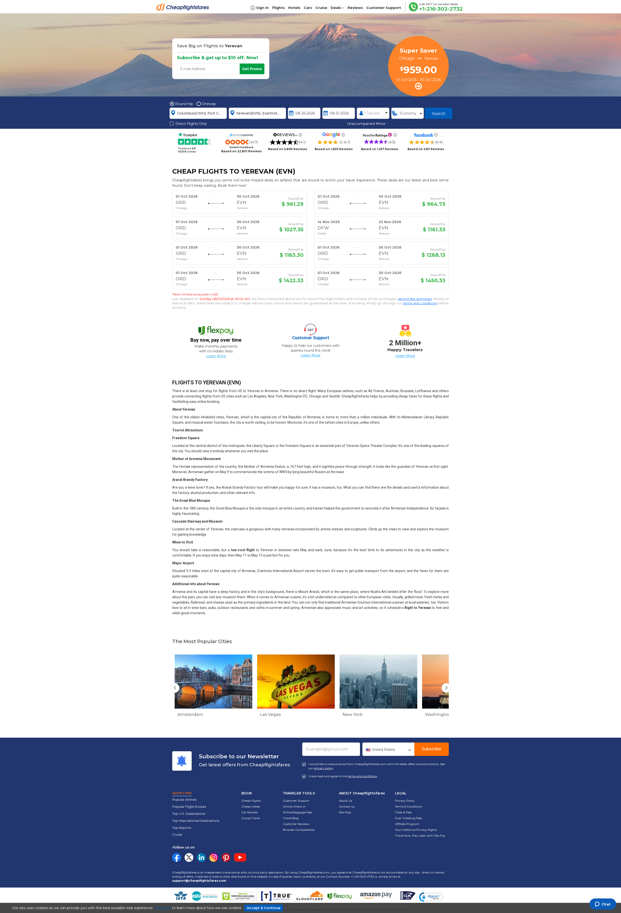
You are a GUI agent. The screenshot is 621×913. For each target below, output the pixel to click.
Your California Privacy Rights (416, 830)
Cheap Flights (251, 800)
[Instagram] (213, 857)
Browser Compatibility (299, 830)
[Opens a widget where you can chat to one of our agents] (602, 904)
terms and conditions (420, 303)
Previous (175, 688)
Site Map (345, 812)
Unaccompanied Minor (366, 123)
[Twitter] (189, 857)
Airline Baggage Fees (297, 812)
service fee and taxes (415, 299)
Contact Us (346, 806)
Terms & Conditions (408, 806)
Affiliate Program (407, 824)
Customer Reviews (296, 824)
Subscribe (431, 749)
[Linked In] (201, 857)
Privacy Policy (405, 800)
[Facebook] (176, 860)
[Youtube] (240, 857)
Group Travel (250, 818)
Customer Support (296, 800)
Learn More (216, 356)
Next (446, 688)
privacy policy (323, 768)
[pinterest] (226, 857)
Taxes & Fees (403, 812)
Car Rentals (249, 812)
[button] (431, 897)
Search (438, 113)
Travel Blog (291, 818)
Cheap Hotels (250, 806)
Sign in (262, 8)
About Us (345, 800)
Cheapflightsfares (184, 8)
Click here (163, 908)
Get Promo (252, 69)
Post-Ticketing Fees (408, 818)
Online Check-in (294, 806)
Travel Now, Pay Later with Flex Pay (420, 835)
